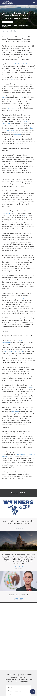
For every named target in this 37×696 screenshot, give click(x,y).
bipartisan (17, 135)
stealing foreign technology (13, 351)
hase (31, 387)
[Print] (14, 31)
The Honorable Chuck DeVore (11, 18)
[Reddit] (11, 31)
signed (21, 97)
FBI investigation (21, 298)
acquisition (15, 412)
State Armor (11, 108)
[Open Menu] (34, 2)
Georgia (11, 79)
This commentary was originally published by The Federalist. (16, 25)
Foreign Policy (7, 22)
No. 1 (25, 215)
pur (27, 387)
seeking (7, 213)
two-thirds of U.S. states (20, 64)
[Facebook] (3, 31)
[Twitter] (7, 31)
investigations (20, 454)
